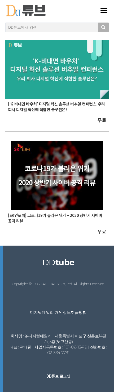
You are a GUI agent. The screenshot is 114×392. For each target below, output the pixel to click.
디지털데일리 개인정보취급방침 (58, 312)
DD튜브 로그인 (58, 376)
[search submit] (103, 27)
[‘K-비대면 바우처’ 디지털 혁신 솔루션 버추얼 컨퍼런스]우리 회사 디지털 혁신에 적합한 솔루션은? (56, 106)
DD (58, 262)
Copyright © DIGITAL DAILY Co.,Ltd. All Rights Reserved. (58, 283)
